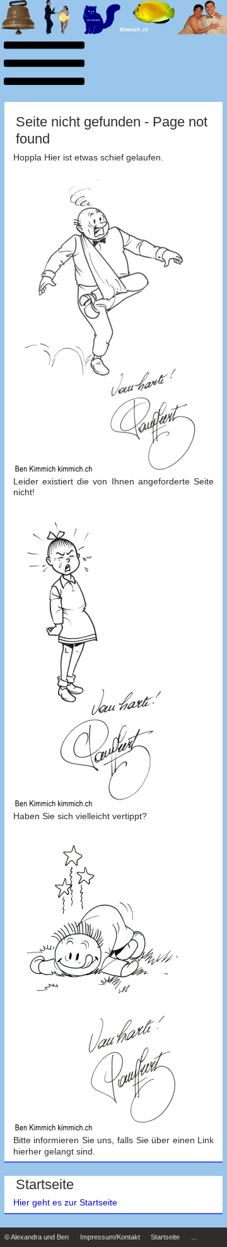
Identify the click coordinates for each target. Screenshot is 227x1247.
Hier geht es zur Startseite (65, 1202)
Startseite (165, 1237)
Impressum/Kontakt (110, 1237)
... (194, 1237)
